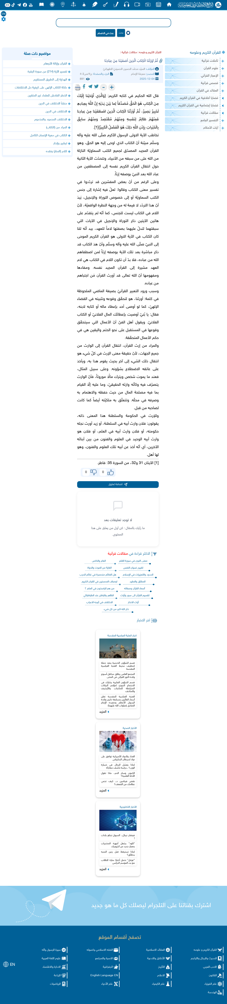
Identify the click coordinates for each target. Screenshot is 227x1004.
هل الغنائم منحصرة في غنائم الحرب (98, 574)
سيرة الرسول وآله (51, 950)
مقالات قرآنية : (128, 52)
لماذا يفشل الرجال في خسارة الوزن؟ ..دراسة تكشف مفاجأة (118, 766)
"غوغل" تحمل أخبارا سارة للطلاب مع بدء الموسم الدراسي (118, 862)
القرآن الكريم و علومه (205, 950)
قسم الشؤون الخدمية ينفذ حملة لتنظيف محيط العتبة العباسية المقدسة (118, 666)
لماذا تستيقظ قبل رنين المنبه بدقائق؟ (118, 853)
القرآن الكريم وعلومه (205, 52)
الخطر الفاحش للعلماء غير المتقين (47, 95)
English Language (101, 975)
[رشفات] (94, 5)
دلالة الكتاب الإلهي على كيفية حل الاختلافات (41, 87)
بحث (121, 32)
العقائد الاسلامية (155, 950)
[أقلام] (116, 5)
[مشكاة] (84, 5)
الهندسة (212, 992)
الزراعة (57, 975)
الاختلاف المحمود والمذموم (50, 119)
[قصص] (41, 5)
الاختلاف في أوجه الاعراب (99, 602)
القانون (213, 975)
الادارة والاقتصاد (51, 967)
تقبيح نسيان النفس (133, 567)
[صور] (148, 5)
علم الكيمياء (158, 984)
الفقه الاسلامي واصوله (100, 950)
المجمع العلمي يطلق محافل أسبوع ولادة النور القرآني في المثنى (118, 676)
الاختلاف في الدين (56, 111)
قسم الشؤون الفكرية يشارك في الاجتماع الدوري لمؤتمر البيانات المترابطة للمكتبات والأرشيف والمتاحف (118, 687)
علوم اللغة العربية (51, 958)
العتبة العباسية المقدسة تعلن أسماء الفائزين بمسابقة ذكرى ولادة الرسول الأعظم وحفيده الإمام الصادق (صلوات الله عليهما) (118, 701)
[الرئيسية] (169, 5)
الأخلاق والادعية (156, 958)
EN (3, 14)
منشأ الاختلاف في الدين (53, 103)
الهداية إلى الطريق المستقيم (50, 79)
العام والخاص (99, 561)
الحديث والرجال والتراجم (204, 958)
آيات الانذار (133, 602)
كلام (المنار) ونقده (56, 151)
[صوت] (126, 5)
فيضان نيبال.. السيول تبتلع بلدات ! (118, 837)
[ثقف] (52, 5)
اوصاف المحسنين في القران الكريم (99, 581)
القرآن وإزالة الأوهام (55, 64)
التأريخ (161, 967)
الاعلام (161, 975)
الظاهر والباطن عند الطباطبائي (98, 595)
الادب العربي (210, 967)
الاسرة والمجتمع (104, 958)
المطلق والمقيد (137, 581)
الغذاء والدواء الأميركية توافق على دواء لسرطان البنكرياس (118, 758)
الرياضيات (55, 984)
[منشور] (73, 5)
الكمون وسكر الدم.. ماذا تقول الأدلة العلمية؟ (118, 775)
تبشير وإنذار (60, 143)
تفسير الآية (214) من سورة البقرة (47, 72)
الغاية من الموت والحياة (99, 567)
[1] (156, 463)
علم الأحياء (107, 984)
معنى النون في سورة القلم (133, 561)
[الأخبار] (158, 5)
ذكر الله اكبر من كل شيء (116, 609)
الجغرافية (108, 967)
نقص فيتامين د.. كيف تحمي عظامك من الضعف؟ (118, 783)
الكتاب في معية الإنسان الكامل (48, 135)
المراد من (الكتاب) (56, 127)
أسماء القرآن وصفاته (134, 588)
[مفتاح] (105, 5)
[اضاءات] (62, 5)
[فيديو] (137, 5)
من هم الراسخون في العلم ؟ (99, 588)
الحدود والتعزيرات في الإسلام (138, 574)
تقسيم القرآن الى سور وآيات (135, 595)
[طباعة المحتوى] (77, 87)
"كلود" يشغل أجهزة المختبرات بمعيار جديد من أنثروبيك (118, 845)
